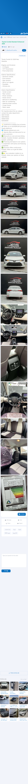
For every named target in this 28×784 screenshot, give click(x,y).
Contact (23, 514)
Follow (24, 50)
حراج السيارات (22, 37)
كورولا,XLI (15, 533)
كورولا (14, 37)
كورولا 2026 (9, 37)
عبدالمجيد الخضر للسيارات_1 (11, 50)
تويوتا (18, 37)
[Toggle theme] (11, 33)
